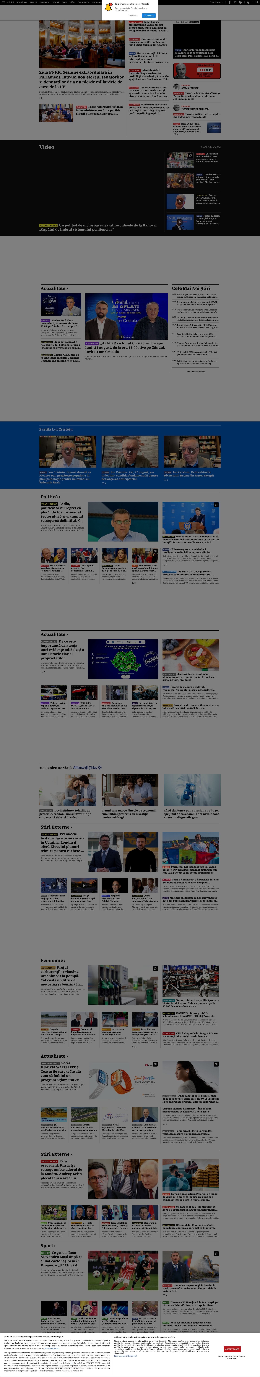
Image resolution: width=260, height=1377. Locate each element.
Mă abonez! (149, 15)
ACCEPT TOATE (232, 1349)
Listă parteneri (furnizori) (125, 1356)
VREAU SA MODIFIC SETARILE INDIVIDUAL (231, 1357)
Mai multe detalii (52, 1348)
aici (72, 1363)
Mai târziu (133, 15)
